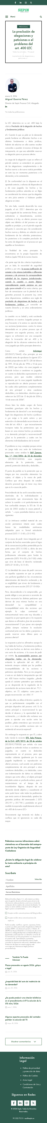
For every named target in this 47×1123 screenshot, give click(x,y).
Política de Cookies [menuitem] (30, 1075)
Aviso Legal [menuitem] (27, 1080)
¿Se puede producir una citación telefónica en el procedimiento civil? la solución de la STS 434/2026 (23, 1000)
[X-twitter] (31, 3)
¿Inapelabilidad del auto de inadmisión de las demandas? (22, 983)
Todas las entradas (19, 52)
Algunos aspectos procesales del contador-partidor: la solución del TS (23, 1018)
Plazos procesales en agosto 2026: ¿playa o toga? (23, 966)
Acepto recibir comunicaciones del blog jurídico (25, 913)
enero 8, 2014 (11, 96)
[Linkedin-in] (20, 3)
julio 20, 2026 (12, 988)
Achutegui (37, 351)
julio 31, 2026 (12, 972)
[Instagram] (26, 3)
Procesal (23, 27)
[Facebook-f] (15, 3)
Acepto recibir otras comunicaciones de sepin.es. (22, 919)
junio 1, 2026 (12, 1007)
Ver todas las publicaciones (15, 112)
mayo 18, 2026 (13, 1023)
